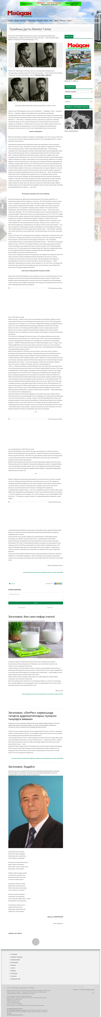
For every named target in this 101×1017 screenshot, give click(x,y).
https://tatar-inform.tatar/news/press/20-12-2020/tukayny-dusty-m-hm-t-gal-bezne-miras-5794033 (43, 572)
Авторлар (40, 20)
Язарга (35, 603)
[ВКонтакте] (55, 583)
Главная (14, 954)
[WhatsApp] (59, 583)
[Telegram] (61, 583)
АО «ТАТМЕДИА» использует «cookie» (16, 1010)
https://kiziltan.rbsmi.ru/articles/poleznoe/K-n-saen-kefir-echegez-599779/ (42, 694)
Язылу (46, 20)
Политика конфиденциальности (15, 1014)
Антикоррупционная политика (15, 1008)
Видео (56, 20)
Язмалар (13, 583)
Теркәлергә (50, 607)
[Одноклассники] (57, 583)
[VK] (92, 14)
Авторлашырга (21, 607)
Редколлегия (31, 20)
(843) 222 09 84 (90, 989)
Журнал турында (19, 20)
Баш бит (10, 20)
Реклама (62, 20)
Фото (51, 20)
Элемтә (69, 20)
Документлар (16, 979)
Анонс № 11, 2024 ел (71, 81)
